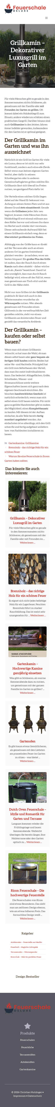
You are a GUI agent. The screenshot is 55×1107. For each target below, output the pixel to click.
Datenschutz (35, 1096)
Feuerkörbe (27, 1047)
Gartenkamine (16, 443)
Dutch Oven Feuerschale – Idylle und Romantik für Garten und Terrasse (27, 814)
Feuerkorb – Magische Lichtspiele (24, 947)
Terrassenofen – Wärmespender (24, 952)
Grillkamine (32, 443)
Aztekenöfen (27, 1062)
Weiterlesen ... (27, 542)
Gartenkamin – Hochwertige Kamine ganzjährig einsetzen (27, 669)
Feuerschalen (27, 1040)
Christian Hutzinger (31, 1092)
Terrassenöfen (27, 1055)
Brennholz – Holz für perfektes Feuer (26, 957)
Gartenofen (27, 741)
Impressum (19, 1096)
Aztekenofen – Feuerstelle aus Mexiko (26, 942)
